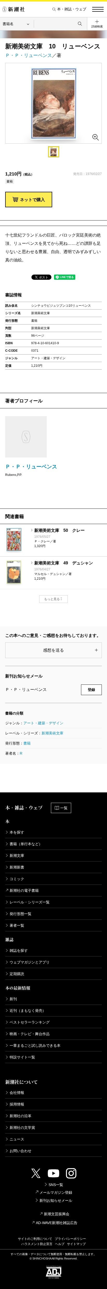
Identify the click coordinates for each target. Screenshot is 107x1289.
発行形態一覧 (20, 914)
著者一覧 (17, 925)
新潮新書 (17, 867)
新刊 (13, 999)
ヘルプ (59, 1244)
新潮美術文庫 (52, 733)
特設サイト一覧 (22, 1057)
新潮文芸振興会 (56, 1214)
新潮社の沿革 (20, 1116)
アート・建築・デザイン (43, 723)
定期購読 (17, 974)
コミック (17, 879)
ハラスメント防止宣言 (36, 1244)
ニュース (17, 1139)
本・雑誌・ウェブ (71, 9)
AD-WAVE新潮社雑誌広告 (56, 1223)
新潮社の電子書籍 (24, 890)
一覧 (64, 808)
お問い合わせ (20, 1151)
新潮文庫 (17, 855)
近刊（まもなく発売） (28, 1010)
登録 (91, 690)
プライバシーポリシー (70, 1239)
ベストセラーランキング (30, 1022)
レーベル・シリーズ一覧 (30, 902)
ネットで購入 (32, 199)
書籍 (27, 743)
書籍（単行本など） (26, 844)
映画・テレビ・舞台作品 (30, 1034)
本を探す (17, 832)
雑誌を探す (19, 950)
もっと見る (52, 599)
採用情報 (17, 1104)
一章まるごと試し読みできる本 (35, 1045)
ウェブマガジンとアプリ (30, 962)
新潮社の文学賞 (22, 1127)
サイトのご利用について (35, 1239)
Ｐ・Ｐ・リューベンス (28, 55)
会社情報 (17, 1093)
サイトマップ (76, 1244)
